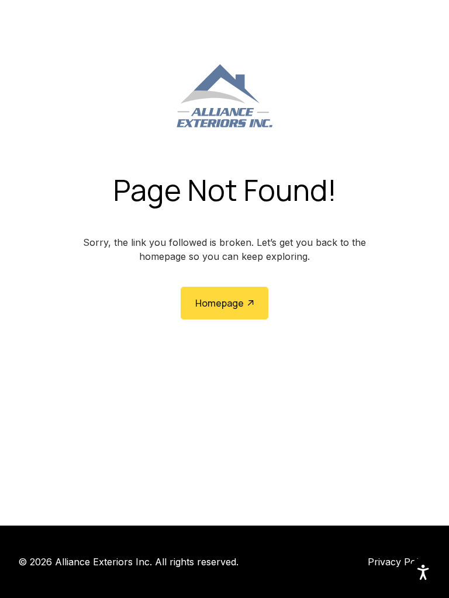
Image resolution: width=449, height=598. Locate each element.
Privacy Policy (399, 562)
